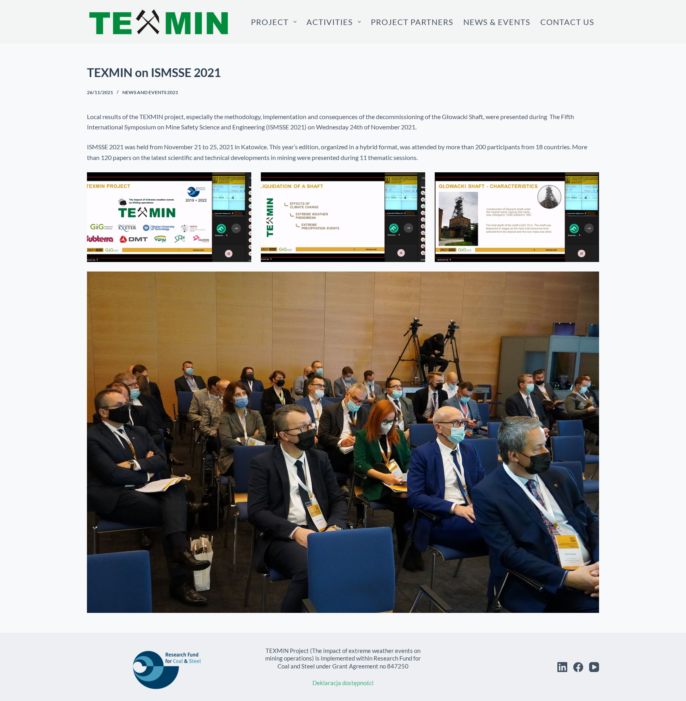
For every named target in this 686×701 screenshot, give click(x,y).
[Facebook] (578, 667)
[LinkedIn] (562, 667)
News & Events (496, 22)
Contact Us (567, 22)
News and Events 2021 (150, 92)
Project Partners (412, 22)
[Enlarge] (241, 183)
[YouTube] (594, 667)
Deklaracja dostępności (343, 682)
